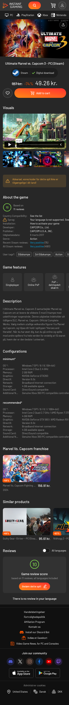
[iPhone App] (21, 673)
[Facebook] (39, 661)
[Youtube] (49, 661)
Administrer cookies (34, 685)
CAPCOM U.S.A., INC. (41, 231)
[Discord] (10, 661)
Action (33, 238)
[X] (20, 661)
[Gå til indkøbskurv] (53, 5)
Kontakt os (34, 626)
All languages (59, 550)
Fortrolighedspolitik (34, 616)
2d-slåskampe (43, 254)
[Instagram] (30, 661)
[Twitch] (58, 661)
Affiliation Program (34, 621)
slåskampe (24, 254)
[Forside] (12, 5)
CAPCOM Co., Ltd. (39, 227)
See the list (36, 215)
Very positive (37, 242)
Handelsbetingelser (34, 611)
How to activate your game (44, 223)
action (58, 254)
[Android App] (47, 673)
